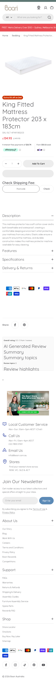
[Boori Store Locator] (38, 7)
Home (5, 35)
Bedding (16, 35)
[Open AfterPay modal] (12, 150)
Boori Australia (17, 676)
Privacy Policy (8, 512)
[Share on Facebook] (15, 325)
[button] (28, 173)
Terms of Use (39, 509)
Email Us (16, 450)
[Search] (49, 17)
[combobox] (28, 17)
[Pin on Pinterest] (24, 325)
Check (47, 188)
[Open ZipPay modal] (41, 150)
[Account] (45, 8)
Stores (14, 462)
